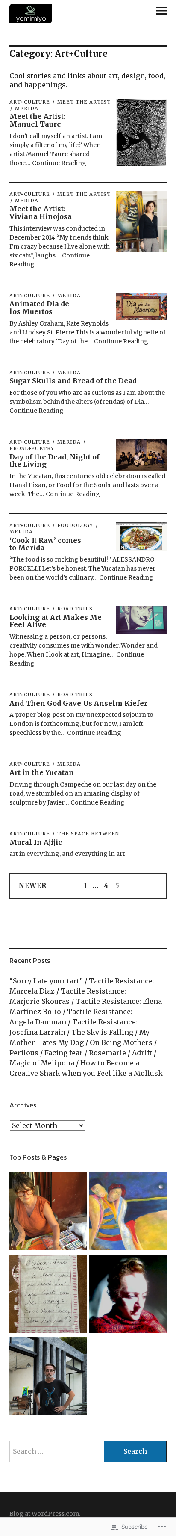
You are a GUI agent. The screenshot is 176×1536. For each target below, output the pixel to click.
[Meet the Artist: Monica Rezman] (128, 1295)
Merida (26, 108)
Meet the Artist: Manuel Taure (37, 120)
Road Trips (75, 609)
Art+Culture (29, 102)
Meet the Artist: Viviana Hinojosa (40, 212)
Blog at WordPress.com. (44, 1514)
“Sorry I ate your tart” (46, 981)
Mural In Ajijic (35, 842)
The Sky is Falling (102, 1032)
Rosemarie (107, 1052)
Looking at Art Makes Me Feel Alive (55, 621)
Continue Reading (59, 163)
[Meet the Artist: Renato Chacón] (128, 1212)
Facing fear (63, 1052)
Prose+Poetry (31, 448)
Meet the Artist (84, 102)
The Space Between (88, 834)
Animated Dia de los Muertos (39, 307)
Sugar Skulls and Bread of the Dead (73, 380)
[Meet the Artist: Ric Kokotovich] (48, 1377)
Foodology (75, 525)
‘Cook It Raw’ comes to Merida (45, 544)
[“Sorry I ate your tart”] (48, 1295)
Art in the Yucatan (41, 772)
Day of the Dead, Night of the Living (54, 461)
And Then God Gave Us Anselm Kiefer (78, 703)
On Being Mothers (121, 1042)
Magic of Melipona (41, 1063)
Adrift (142, 1052)
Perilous (23, 1052)
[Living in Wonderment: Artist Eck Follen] (48, 1212)
